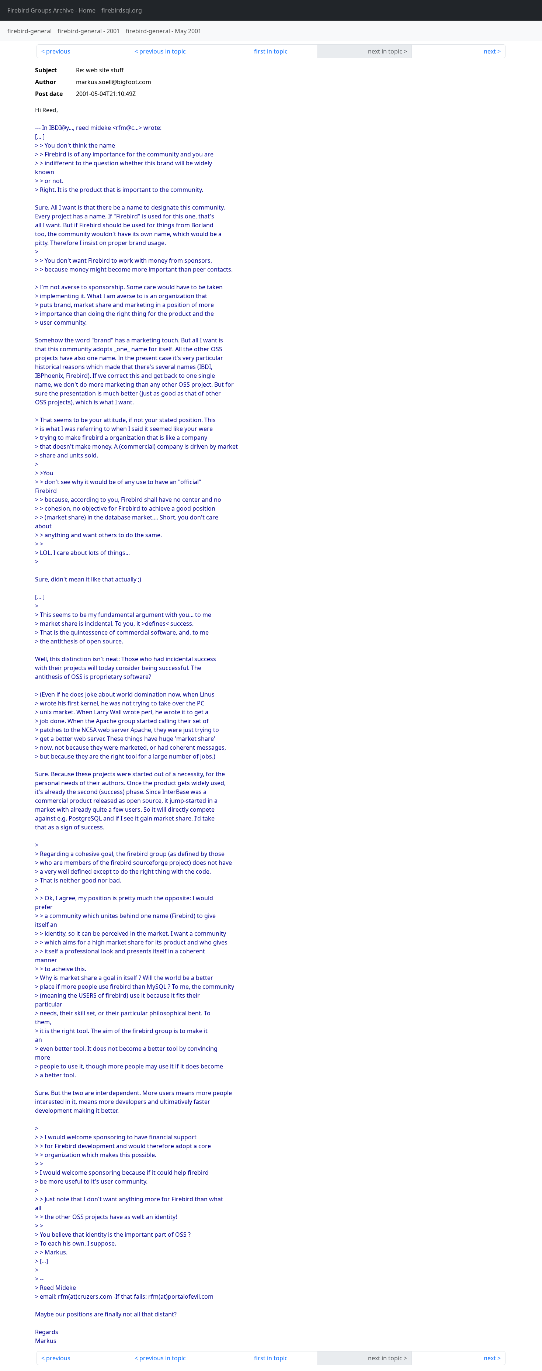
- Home (51, 10)
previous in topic (162, 51)
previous (58, 51)
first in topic (271, 51)
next (490, 51)
